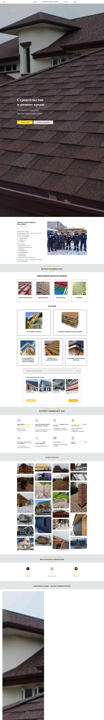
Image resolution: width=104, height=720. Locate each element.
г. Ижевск (35, 1)
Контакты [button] (66, 1)
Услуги (74, 1)
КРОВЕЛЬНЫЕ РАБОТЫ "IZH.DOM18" (50, 1)
